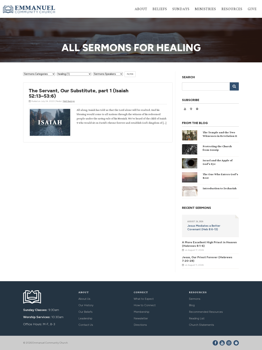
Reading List (196, 318)
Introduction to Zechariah (220, 188)
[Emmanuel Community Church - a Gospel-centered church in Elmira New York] (29, 9)
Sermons (194, 298)
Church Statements (201, 324)
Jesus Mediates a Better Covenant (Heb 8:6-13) (203, 227)
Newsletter (141, 318)
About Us (84, 298)
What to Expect (144, 298)
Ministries (205, 9)
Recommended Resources (206, 311)
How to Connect (145, 305)
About (141, 9)
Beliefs (160, 9)
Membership (141, 311)
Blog (192, 305)
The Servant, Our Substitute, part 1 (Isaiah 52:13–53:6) (79, 93)
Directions (140, 324)
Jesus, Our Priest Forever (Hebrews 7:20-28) (207, 259)
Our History (85, 305)
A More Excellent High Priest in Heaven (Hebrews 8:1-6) (209, 244)
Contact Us (85, 324)
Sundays (180, 9)
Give (252, 9)
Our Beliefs (85, 311)
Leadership (85, 318)
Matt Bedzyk (69, 101)
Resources (231, 9)
